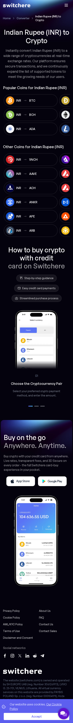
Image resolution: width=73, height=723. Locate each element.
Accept (36, 716)
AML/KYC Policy (13, 624)
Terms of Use (11, 631)
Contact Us (46, 624)
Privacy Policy (11, 610)
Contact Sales (48, 631)
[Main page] (16, 5)
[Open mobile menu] (66, 5)
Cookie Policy (11, 617)
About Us (45, 610)
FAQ (41, 617)
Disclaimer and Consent (18, 637)
